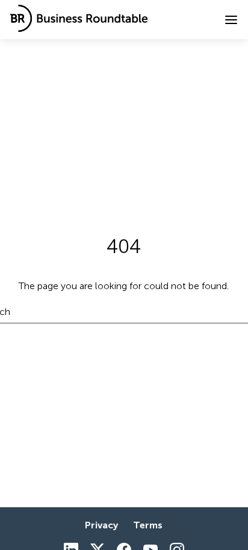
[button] (231, 20)
